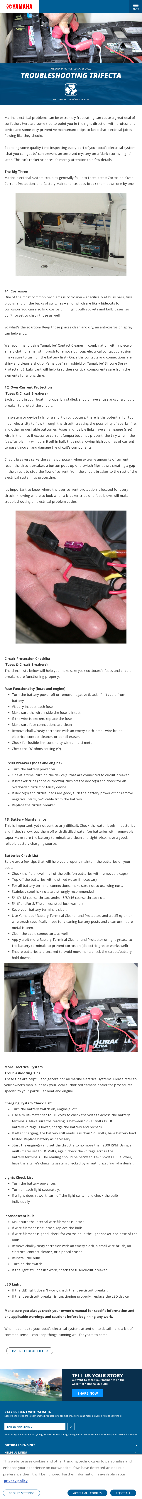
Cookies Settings (21, 1493)
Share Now (87, 1393)
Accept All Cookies (87, 1493)
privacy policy (16, 1480)
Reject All (123, 1493)
